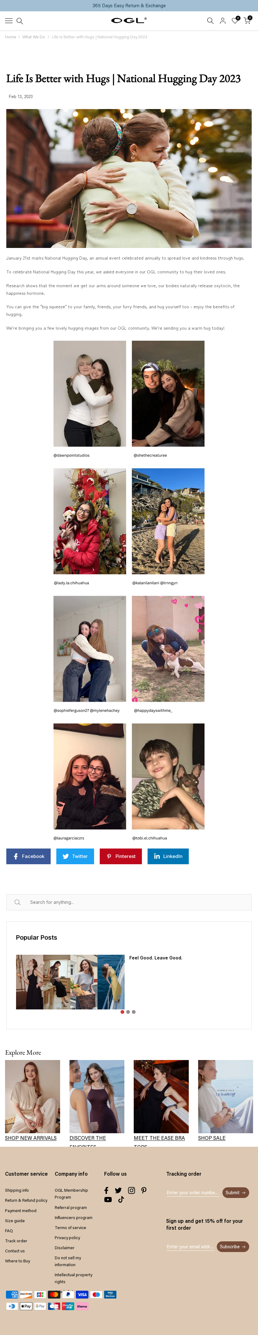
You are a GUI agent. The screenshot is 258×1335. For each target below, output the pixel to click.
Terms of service (70, 1227)
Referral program (71, 1207)
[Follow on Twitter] (118, 1190)
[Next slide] (237, 987)
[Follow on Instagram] (131, 1190)
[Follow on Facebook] (106, 1190)
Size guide (15, 1220)
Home (10, 37)
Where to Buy (17, 1261)
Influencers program (74, 1217)
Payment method (20, 1210)
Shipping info (17, 1190)
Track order (16, 1241)
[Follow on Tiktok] (121, 1199)
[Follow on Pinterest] (144, 1190)
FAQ (9, 1230)
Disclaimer (65, 1247)
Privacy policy (67, 1237)
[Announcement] (129, 6)
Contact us (15, 1251)
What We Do (33, 37)
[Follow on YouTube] (108, 1199)
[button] (122, 1012)
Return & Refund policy (26, 1200)
